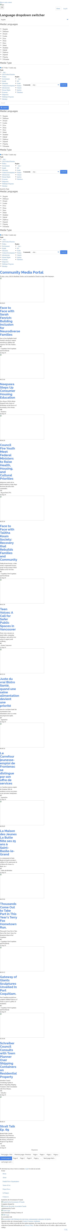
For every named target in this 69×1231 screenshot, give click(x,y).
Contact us (6, 1197)
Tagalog (5, 57)
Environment (6, 79)
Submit (63, 85)
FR (2, 7)
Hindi (5, 45)
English (5, 29)
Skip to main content (6, 2)
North (18, 83)
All (2, 68)
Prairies (19, 86)
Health (4, 81)
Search (5, 108)
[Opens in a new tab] (34, 1202)
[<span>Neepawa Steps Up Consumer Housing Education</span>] (8, 366)
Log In (65, 8)
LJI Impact (6, 1193)
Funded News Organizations (11, 1181)
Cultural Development (8, 86)
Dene (4, 41)
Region (17, 77)
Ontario (19, 88)
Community (26, 85)
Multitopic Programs (8, 97)
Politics (4, 77)
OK (66, 1229)
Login (27, 1169)
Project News (6, 1189)
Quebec (19, 90)
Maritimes (20, 92)
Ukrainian (6, 59)
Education (5, 83)
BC (18, 81)
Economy (5, 92)
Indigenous (5, 94)
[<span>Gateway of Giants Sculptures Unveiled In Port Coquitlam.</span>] (8, 959)
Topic (1, 70)
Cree (4, 38)
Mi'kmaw (6, 31)
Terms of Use (6, 1185)
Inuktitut (5, 48)
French (5, 34)
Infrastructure (6, 88)
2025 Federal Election (8, 74)
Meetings (4, 99)
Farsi (4, 43)
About (4, 1177)
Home (58, 8)
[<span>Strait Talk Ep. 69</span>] (8, 1108)
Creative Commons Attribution (31, 1221)
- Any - (4, 72)
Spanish (5, 55)
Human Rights (6, 90)
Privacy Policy (29, 1225)
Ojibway (5, 52)
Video (6, 68)
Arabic (5, 36)
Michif (5, 50)
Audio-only (13, 68)
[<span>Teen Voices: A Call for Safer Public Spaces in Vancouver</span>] (8, 591)
